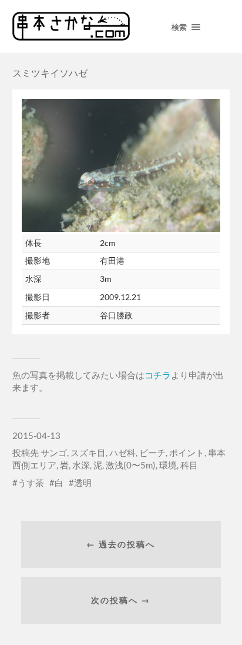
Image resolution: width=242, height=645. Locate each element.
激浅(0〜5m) (131, 465)
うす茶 (31, 482)
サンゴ (54, 452)
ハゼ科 (122, 452)
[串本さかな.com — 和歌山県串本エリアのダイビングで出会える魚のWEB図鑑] (71, 36)
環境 (168, 465)
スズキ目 (88, 452)
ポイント (186, 452)
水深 (81, 465)
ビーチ (152, 452)
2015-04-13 (36, 435)
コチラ (157, 375)
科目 (189, 465)
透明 (83, 482)
